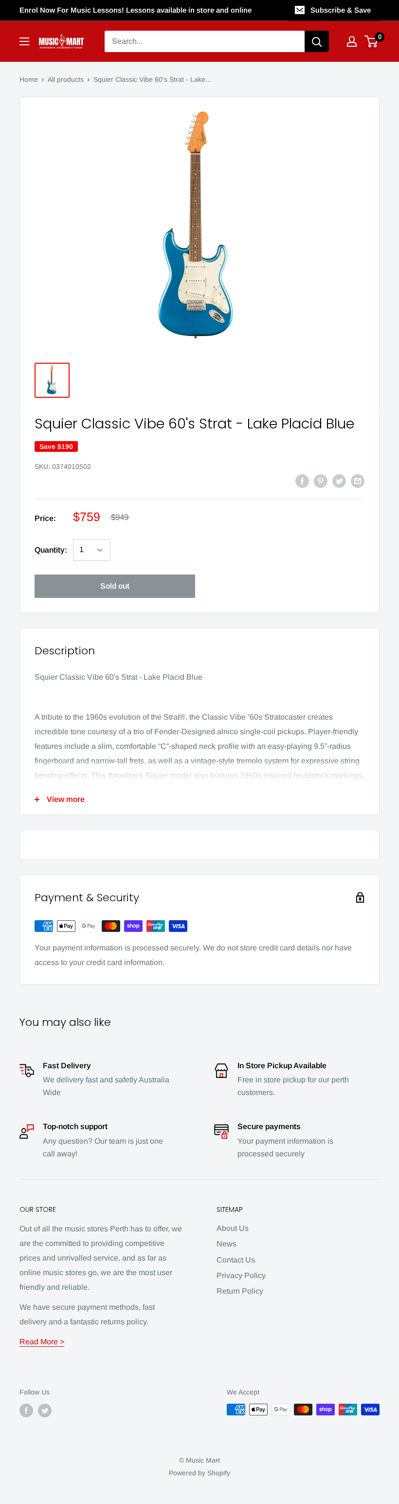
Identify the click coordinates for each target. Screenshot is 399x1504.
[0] (371, 41)
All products (66, 79)
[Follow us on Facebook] (26, 1410)
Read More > (41, 1341)
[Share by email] (357, 480)
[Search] (317, 41)
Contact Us (236, 1260)
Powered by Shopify (199, 1473)
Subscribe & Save (340, 10)
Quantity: (51, 550)
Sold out (114, 586)
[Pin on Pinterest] (320, 480)
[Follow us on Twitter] (45, 1410)
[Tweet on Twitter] (339, 480)
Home (28, 79)
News (226, 1244)
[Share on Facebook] (302, 480)
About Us (233, 1228)
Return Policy (240, 1291)
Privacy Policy (241, 1275)
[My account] (352, 41)
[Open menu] (24, 41)
